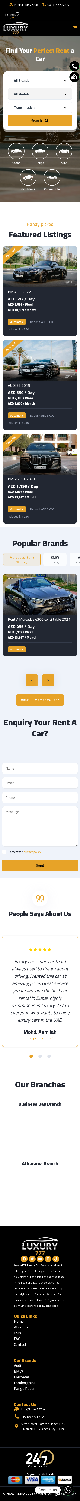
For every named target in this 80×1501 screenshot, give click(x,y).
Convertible (52, 188)
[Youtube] (40, 1259)
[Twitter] (32, 1259)
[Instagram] (48, 1259)
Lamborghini (24, 1382)
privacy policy (32, 852)
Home (19, 1321)
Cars (17, 1332)
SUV (64, 162)
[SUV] (64, 151)
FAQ (17, 1338)
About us (21, 1327)
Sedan (16, 162)
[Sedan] (16, 151)
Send (40, 865)
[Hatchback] (28, 177)
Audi (17, 1365)
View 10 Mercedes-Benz (40, 699)
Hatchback (28, 188)
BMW (18, 1371)
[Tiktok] (55, 1259)
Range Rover (24, 1388)
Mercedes (22, 1377)
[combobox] (40, 80)
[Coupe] (40, 151)
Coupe (40, 162)
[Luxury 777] (15, 28)
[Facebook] (24, 1259)
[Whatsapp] (68, 1490)
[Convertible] (52, 177)
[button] (31, 1056)
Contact (20, 1344)
